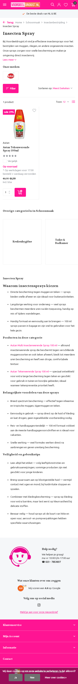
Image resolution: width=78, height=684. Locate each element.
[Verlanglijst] (66, 5)
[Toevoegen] (20, 192)
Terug (9, 22)
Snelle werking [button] (18, 442)
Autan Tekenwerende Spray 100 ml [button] (29, 371)
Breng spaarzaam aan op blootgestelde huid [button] (35, 479)
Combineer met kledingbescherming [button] (30, 496)
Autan (6, 142)
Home (18, 22)
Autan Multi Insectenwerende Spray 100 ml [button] (33, 345)
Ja (15, 677)
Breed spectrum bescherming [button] (26, 401)
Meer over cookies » (55, 677)
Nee (32, 677)
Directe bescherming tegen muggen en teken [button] (35, 292)
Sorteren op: (45, 88)
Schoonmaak (33, 22)
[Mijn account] (59, 5)
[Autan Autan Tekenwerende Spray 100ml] (19, 124)
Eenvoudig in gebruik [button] (22, 413)
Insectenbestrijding (54, 22)
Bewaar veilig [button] (17, 513)
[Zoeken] (52, 4)
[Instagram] (39, 605)
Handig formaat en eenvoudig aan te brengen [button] (35, 321)
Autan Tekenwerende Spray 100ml (16, 149)
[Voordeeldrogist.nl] (25, 5)
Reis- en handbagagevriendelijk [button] (27, 425)
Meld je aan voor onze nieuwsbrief (39, 612)
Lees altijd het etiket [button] (21, 463)
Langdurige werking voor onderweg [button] (30, 304)
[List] (73, 101)
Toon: (59, 101)
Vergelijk (12, 161)
